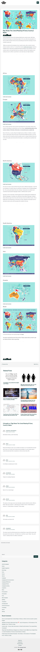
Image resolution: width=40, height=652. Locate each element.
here (22, 334)
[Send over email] (10, 35)
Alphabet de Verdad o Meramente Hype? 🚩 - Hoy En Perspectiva (15, 622)
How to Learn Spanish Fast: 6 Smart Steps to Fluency (12, 618)
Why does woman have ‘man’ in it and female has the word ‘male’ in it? (28, 385)
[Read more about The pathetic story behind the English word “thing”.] (11, 377)
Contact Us (20, 642)
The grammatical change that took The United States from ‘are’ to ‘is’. (28, 401)
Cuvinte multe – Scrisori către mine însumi (10, 626)
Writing (3, 611)
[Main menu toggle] (38, 2)
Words (3, 609)
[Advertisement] (20, 64)
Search (3, 554)
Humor (3, 574)
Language (4, 578)
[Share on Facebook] (4, 35)
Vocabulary (4, 607)
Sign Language (5, 597)
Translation (4, 601)
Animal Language (5, 564)
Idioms (3, 576)
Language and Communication (8, 579)
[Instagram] (21, 649)
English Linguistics (5, 568)
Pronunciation (4, 591)
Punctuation (4, 593)
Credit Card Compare (28, 46)
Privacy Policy (20, 643)
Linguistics (4, 587)
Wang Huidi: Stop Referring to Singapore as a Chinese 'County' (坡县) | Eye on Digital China (19, 629)
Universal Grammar (5, 605)
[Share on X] (5, 35)
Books (3, 566)
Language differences (6, 581)
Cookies (20, 645)
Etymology (4, 570)
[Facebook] (18, 649)
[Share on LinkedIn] (9, 35)
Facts (3, 572)
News (3, 589)
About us (20, 640)
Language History (5, 583)
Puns (3, 595)
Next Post (36, 364)
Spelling (3, 599)
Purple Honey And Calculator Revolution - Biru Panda (12, 633)
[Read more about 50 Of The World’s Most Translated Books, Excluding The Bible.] (11, 392)
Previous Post (4, 364)
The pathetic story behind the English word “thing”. (11, 383)
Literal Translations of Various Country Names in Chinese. (14, 631)
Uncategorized (5, 603)
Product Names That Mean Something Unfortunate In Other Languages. (29, 415)
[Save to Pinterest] (7, 35)
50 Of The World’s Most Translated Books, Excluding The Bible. (10, 399)
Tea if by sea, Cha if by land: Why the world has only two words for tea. (11, 415)
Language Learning (5, 585)
